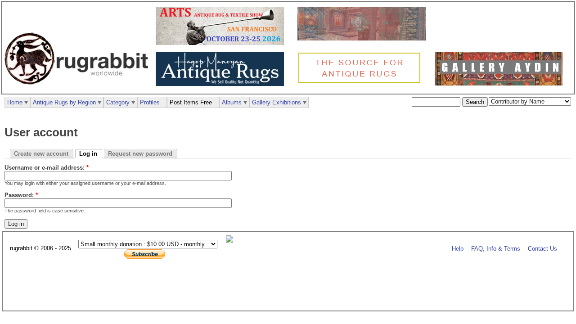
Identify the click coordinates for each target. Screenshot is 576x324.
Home (14, 102)
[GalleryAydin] (363, 38)
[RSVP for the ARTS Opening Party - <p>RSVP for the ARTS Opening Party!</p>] (232, 240)
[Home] (79, 89)
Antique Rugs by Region (64, 102)
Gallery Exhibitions (276, 102)
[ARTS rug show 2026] (222, 43)
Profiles (150, 102)
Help (458, 248)
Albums (232, 102)
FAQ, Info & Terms (495, 248)
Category (118, 102)
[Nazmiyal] (361, 81)
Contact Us (542, 248)
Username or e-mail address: (46, 167)
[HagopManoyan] (222, 84)
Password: (21, 195)
